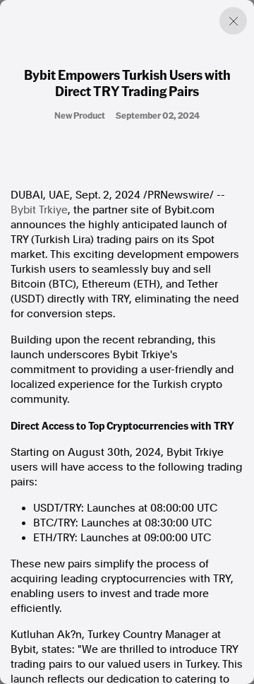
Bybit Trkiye (39, 210)
